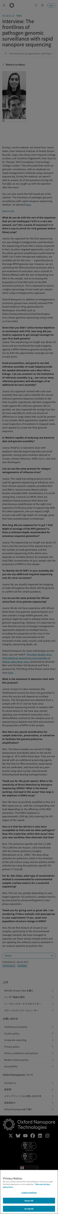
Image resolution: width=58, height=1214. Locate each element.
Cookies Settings (29, 1192)
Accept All (28, 1208)
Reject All (29, 1200)
